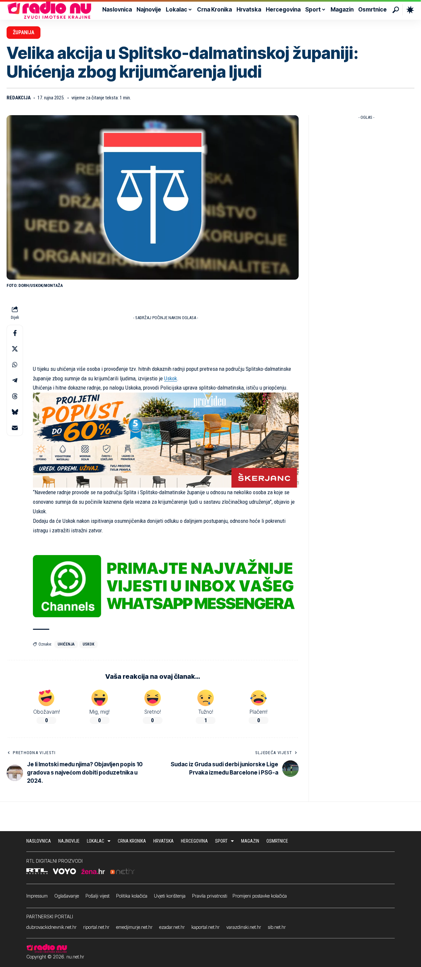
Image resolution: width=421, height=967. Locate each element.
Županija (23, 32)
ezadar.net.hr (172, 927)
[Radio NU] (49, 10)
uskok (88, 644)
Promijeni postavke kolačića (260, 896)
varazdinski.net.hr (243, 927)
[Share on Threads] (15, 396)
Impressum (37, 896)
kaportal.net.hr (205, 927)
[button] (395, 10)
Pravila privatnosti (209, 896)
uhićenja (66, 644)
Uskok (170, 378)
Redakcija (19, 98)
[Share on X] (15, 348)
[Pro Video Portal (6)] (166, 439)
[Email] (15, 427)
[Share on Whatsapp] (15, 364)
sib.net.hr (277, 927)
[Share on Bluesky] (15, 412)
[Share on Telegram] (15, 380)
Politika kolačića (131, 896)
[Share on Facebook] (15, 333)
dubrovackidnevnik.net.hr (51, 927)
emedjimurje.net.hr (134, 927)
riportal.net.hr (96, 927)
